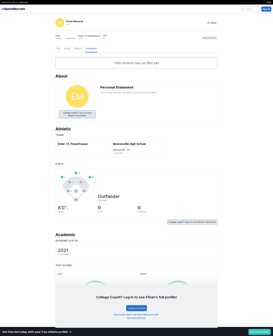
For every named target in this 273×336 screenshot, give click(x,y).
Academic (91, 48)
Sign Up (266, 9)
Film (58, 48)
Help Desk (23, 2)
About (67, 48)
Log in (82, 113)
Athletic (78, 48)
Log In (268, 2)
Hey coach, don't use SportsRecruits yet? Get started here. (136, 316)
